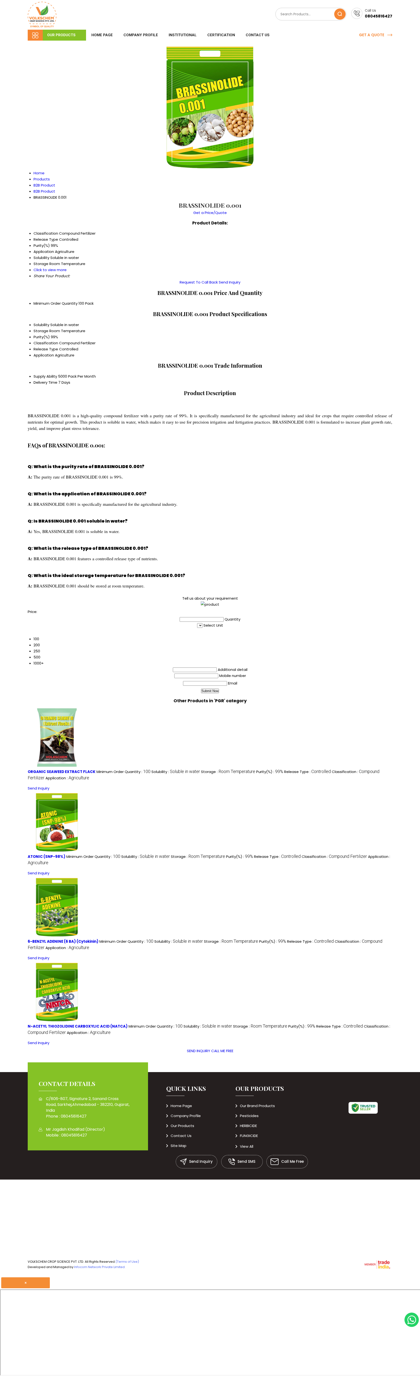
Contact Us (258, 35)
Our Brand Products (257, 1105)
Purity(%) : (269, 771)
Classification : (334, 856)
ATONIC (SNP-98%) (46, 856)
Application (44, 355)
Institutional (183, 35)
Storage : (228, 771)
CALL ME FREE (222, 1050)
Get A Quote (372, 34)
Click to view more (50, 269)
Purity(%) (42, 336)
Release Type (46, 349)
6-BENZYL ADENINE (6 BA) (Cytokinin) (63, 941)
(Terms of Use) (127, 1261)
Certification (221, 35)
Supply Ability (45, 376)
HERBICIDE (248, 1125)
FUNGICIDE (249, 1135)
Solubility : (175, 771)
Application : (67, 778)
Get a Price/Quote (210, 212)
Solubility (41, 324)
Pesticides (249, 1115)
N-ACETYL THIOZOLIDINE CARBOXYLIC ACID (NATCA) (78, 1026)
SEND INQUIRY (198, 1050)
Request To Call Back (199, 282)
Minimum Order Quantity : (123, 771)
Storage (41, 330)
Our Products (61, 35)
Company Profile (140, 35)
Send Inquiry (229, 282)
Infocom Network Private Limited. (99, 1267)
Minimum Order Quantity (56, 303)
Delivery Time (45, 382)
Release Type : (307, 771)
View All (246, 1146)
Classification (46, 343)
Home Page (102, 35)
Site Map (178, 1145)
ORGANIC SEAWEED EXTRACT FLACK (62, 771)
